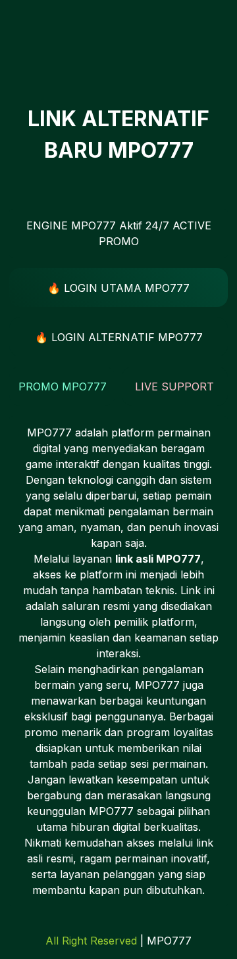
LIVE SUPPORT (174, 386)
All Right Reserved (91, 940)
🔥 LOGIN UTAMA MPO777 (118, 287)
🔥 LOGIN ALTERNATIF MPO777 (119, 337)
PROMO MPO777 (62, 386)
